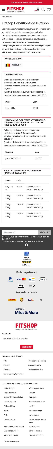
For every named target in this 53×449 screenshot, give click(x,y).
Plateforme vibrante (36, 435)
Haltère (31, 406)
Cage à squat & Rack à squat (37, 420)
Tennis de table (10, 402)
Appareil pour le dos (11, 431)
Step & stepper (9, 419)
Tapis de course (10, 393)
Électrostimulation (11, 435)
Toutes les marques (11, 442)
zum (15, 338)
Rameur (32, 393)
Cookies (6, 365)
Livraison (6, 370)
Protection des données (37, 361)
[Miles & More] (26, 311)
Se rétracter (26, 347)
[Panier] (49, 9)
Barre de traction (35, 431)
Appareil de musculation (13, 397)
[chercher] (43, 9)
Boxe (6, 411)
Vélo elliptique (9, 388)
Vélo (6, 415)
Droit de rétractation (35, 370)
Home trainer (34, 415)
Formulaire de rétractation (13, 374)
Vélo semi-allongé (35, 411)
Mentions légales (34, 365)
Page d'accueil (7, 17)
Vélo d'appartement (36, 388)
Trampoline (33, 397)
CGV (5, 361)
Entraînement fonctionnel (14, 426)
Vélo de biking (9, 406)
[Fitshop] (16, 9)
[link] (26, 245)
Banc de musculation (37, 402)
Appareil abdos (34, 426)
